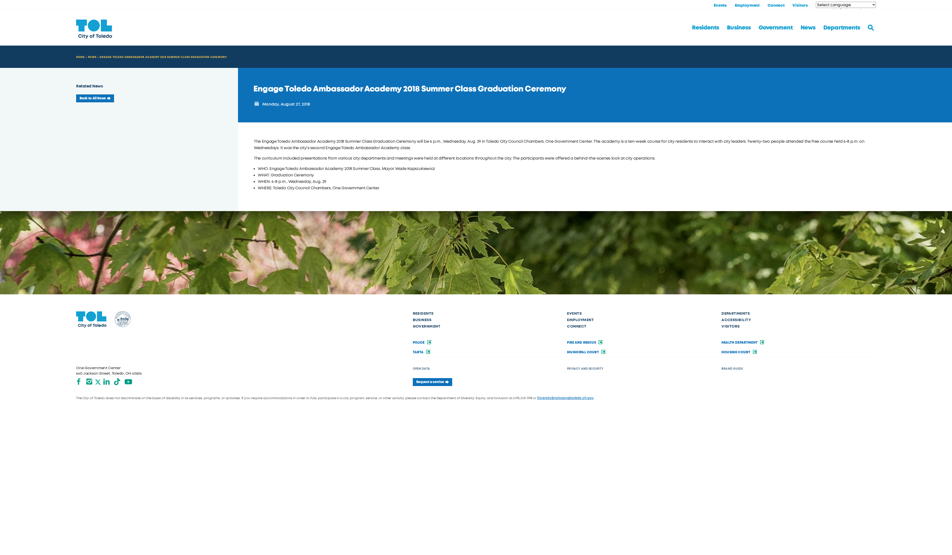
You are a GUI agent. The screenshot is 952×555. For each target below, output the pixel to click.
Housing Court (736, 352)
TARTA (418, 352)
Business (738, 27)
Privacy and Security (585, 369)
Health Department (739, 342)
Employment (747, 5)
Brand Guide (732, 369)
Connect (776, 5)
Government (776, 27)
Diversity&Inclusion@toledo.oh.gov (565, 398)
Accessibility (736, 319)
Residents (705, 27)
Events (720, 5)
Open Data (421, 369)
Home (80, 57)
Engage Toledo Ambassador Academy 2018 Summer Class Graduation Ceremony (163, 57)
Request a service (430, 382)
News (808, 27)
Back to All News (93, 98)
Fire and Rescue (582, 342)
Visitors (800, 5)
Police (419, 342)
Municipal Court (583, 352)
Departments (841, 27)
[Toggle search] (871, 28)
